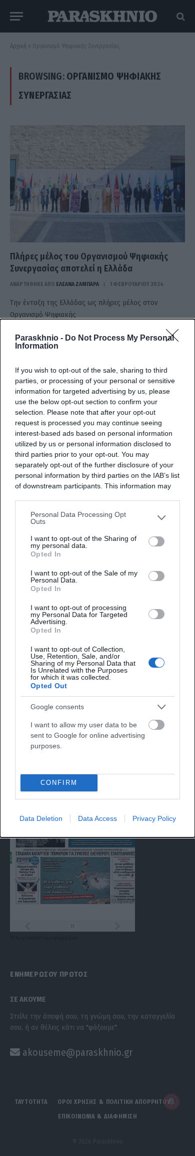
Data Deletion (41, 818)
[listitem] (97, 518)
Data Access (97, 818)
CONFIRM (59, 782)
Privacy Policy (154, 818)
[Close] (175, 338)
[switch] (156, 541)
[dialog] (97, 578)
